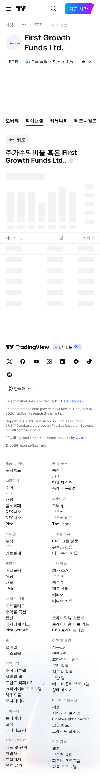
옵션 (9, 617)
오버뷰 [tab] (12, 120)
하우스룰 (13, 694)
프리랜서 (13, 759)
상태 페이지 (62, 689)
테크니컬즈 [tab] (85, 120)
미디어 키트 (62, 600)
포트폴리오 (15, 605)
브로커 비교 (62, 517)
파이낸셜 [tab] (34, 120)
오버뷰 (58, 505)
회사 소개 (60, 570)
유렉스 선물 (62, 547)
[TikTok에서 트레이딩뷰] (89, 361)
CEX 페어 (14, 511)
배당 (9, 582)
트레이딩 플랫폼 (66, 731)
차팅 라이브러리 (66, 713)
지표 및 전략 (16, 747)
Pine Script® (17, 630)
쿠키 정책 (60, 665)
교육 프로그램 (64, 766)
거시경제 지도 (18, 623)
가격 (56, 476)
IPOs (10, 588)
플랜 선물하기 (64, 488)
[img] (83, 61)
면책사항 (60, 653)
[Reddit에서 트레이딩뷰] (9, 375)
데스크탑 (13, 653)
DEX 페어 (14, 517)
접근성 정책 (62, 671)
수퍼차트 (13, 470)
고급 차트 (60, 725)
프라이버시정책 (65, 659)
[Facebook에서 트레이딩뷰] (23, 361)
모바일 (11, 647)
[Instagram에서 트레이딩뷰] (49, 361)
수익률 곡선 (16, 611)
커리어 (58, 594)
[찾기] (53, 8)
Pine (9, 523)
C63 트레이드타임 (68, 630)
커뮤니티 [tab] (59, 120)
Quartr (81, 438)
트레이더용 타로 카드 (70, 623)
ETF (9, 493)
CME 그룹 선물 (65, 540)
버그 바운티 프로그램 (70, 683)
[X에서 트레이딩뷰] (9, 361)
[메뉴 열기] (8, 8)
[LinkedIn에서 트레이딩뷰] (63, 361)
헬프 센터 (60, 588)
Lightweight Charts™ (70, 719)
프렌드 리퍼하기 (20, 682)
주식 (9, 487)
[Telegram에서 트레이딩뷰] (76, 361)
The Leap (60, 523)
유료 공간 (14, 765)
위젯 (56, 706)
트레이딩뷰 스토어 (68, 617)
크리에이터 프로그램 (24, 688)
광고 (56, 748)
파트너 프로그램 (66, 760)
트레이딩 (13, 717)
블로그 (58, 582)
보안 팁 (58, 677)
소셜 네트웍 (16, 670)
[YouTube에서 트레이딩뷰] (36, 361)
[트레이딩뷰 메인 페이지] (21, 9)
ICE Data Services (69, 401)
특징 (56, 470)
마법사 (11, 753)
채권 (9, 499)
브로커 (58, 511)
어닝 (9, 576)
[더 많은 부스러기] (23, 24)
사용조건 (60, 647)
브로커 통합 (62, 754)
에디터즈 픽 (16, 730)
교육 (9, 724)
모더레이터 (15, 700)
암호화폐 (13, 505)
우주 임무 (60, 576)
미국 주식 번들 (65, 553)
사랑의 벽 (14, 676)
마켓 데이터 (62, 482)
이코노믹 (13, 570)
